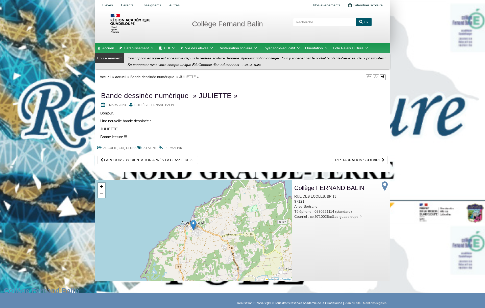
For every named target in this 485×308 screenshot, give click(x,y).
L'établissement (136, 48)
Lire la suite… (253, 65)
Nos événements (326, 5)
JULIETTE (109, 129)
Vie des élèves (196, 48)
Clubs (131, 148)
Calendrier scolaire (367, 5)
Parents (127, 5)
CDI (167, 48)
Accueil (108, 48)
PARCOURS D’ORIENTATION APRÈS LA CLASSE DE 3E (149, 160)
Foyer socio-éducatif (278, 48)
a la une (150, 148)
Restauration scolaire (235, 48)
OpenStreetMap (283, 279)
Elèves (107, 5)
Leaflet (271, 279)
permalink (173, 148)
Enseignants (151, 5)
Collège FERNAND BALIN (154, 105)
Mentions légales (374, 303)
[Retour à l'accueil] (146, 23)
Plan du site (353, 303)
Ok (365, 22)
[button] (193, 225)
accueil (120, 77)
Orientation (314, 48)
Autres (174, 5)
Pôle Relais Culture (348, 48)
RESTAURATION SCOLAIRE (358, 160)
